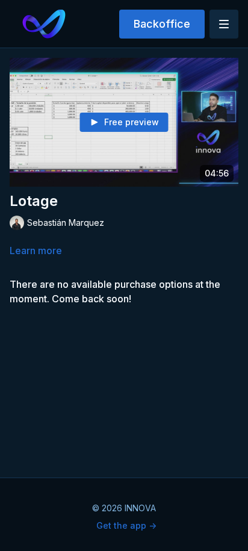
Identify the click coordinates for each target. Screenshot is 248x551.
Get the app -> (126, 525)
